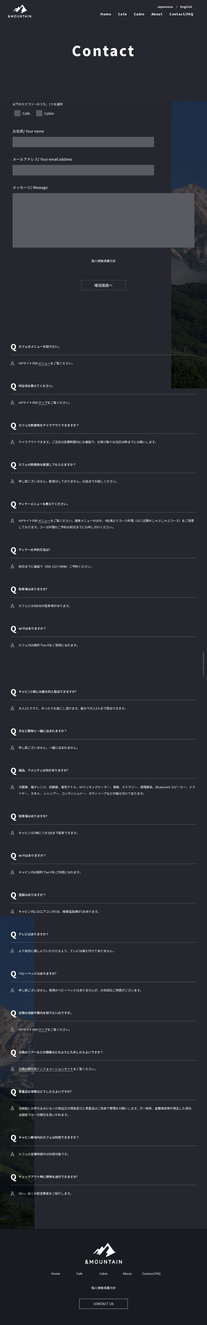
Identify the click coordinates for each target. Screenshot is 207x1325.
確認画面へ (103, 285)
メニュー (44, 363)
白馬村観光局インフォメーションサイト (46, 1069)
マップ (42, 402)
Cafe (122, 14)
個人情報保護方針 (103, 261)
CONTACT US (104, 1303)
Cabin (139, 14)
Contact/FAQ (181, 14)
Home (105, 14)
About (157, 14)
